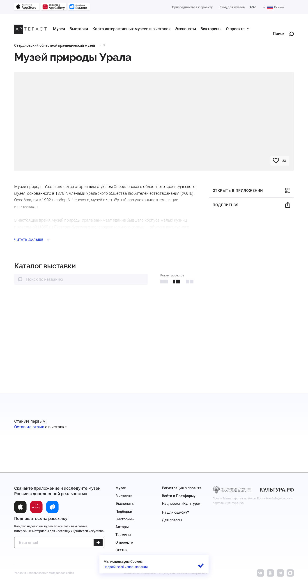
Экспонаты (185, 28)
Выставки (78, 28)
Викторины (210, 28)
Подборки (123, 511)
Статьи (121, 550)
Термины (123, 535)
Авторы (122, 527)
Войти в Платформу (178, 496)
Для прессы (172, 520)
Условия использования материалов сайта (44, 573)
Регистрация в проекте (182, 488)
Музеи (59, 28)
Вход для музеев (232, 7)
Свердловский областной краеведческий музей (54, 45)
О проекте (235, 28)
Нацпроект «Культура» (181, 503)
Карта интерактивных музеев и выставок (131, 28)
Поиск (279, 34)
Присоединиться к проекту (192, 7)
